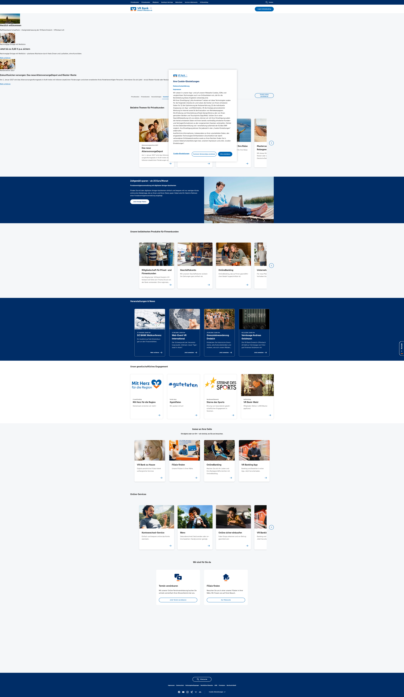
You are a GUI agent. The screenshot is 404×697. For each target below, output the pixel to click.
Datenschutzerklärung (181, 86)
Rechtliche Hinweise (207, 685)
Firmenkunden (145, 2)
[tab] (135, 96)
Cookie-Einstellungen (181, 153)
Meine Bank (178, 2)
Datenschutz (180, 685)
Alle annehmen (225, 154)
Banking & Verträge (167, 2)
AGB (216, 685)
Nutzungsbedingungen (192, 685)
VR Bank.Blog (204, 2)
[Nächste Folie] (271, 143)
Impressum (171, 685)
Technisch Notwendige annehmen (204, 154)
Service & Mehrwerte (191, 2)
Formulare (222, 685)
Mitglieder (156, 2)
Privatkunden (135, 2)
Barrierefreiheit (231, 685)
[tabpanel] (156, 143)
